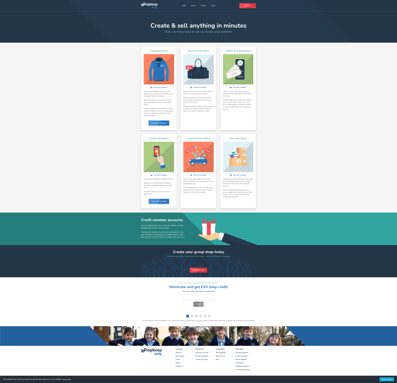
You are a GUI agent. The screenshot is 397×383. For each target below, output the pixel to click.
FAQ (217, 359)
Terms (178, 359)
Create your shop (202, 359)
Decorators (240, 363)
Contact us (179, 366)
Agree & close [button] (387, 379)
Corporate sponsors (243, 370)
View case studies (158, 201)
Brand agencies (241, 359)
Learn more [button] (66, 379)
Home (184, 6)
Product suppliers (242, 353)
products (200, 349)
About (193, 6)
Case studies (180, 356)
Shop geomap (221, 353)
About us (179, 353)
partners (239, 349)
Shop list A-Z (220, 356)
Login (213, 6)
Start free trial (198, 270)
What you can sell (202, 353)
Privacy (178, 363)
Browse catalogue (158, 123)
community (220, 349)
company (179, 349)
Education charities (242, 366)
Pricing (203, 6)
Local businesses (242, 356)
